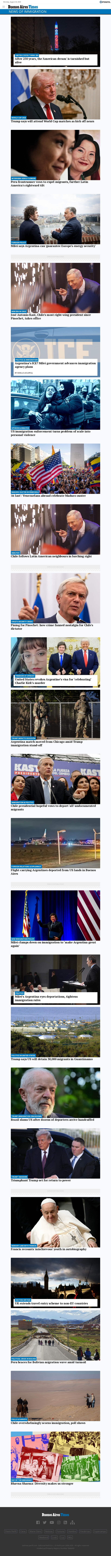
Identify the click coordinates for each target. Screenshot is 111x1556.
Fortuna (60, 1531)
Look (54, 1537)
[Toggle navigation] (4, 6)
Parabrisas (85, 1531)
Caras (23, 1531)
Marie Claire (35, 1531)
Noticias (49, 1531)
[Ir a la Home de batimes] (55, 1514)
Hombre (72, 1531)
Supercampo (100, 1531)
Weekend (43, 1537)
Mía (70, 1537)
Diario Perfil (10, 1531)
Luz (62, 1537)
